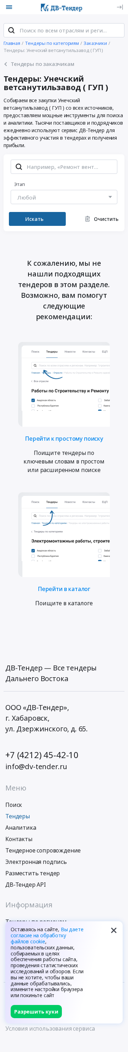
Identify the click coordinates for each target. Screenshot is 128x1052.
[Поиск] (11, 30)
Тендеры (17, 816)
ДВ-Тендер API (25, 884)
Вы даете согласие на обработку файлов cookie (47, 935)
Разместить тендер (32, 873)
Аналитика (20, 827)
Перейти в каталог (64, 588)
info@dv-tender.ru (36, 766)
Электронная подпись (36, 862)
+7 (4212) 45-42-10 (42, 755)
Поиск (13, 805)
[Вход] (119, 7)
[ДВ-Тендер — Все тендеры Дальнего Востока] (61, 7)
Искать (34, 219)
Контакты (18, 839)
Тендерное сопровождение (43, 850)
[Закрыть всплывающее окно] (113, 930)
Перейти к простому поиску (64, 438)
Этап (19, 184)
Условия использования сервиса (50, 1028)
